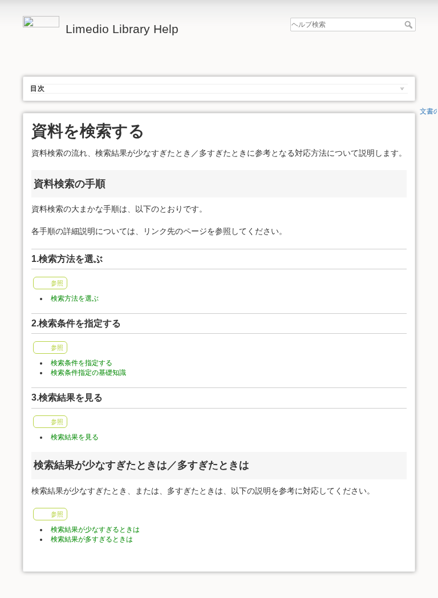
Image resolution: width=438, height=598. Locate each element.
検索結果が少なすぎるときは (95, 530)
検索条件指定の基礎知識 (88, 373)
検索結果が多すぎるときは (92, 539)
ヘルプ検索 (409, 25)
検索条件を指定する (81, 363)
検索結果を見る (75, 437)
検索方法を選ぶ (75, 298)
